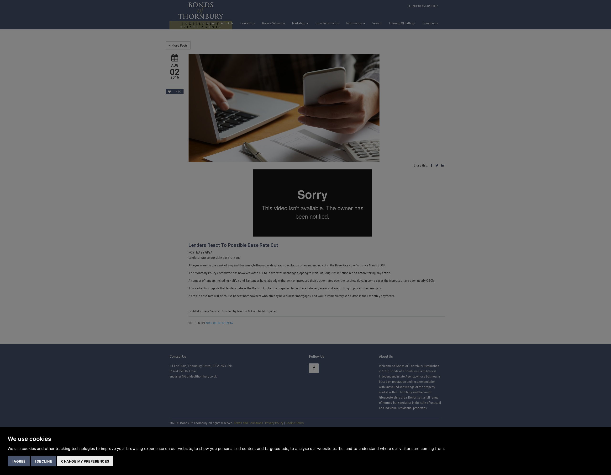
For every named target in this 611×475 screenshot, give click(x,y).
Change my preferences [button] (85, 461)
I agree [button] (19, 461)
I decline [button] (43, 461)
